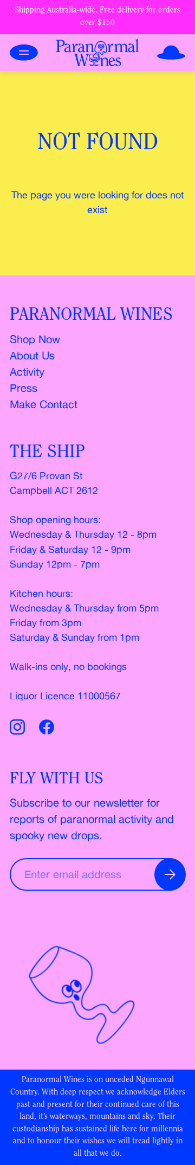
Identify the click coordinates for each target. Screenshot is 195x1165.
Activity (27, 371)
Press (23, 388)
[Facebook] (46, 729)
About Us (32, 355)
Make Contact (43, 404)
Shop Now (35, 339)
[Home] (97, 52)
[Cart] (171, 52)
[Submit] (170, 874)
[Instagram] (19, 729)
